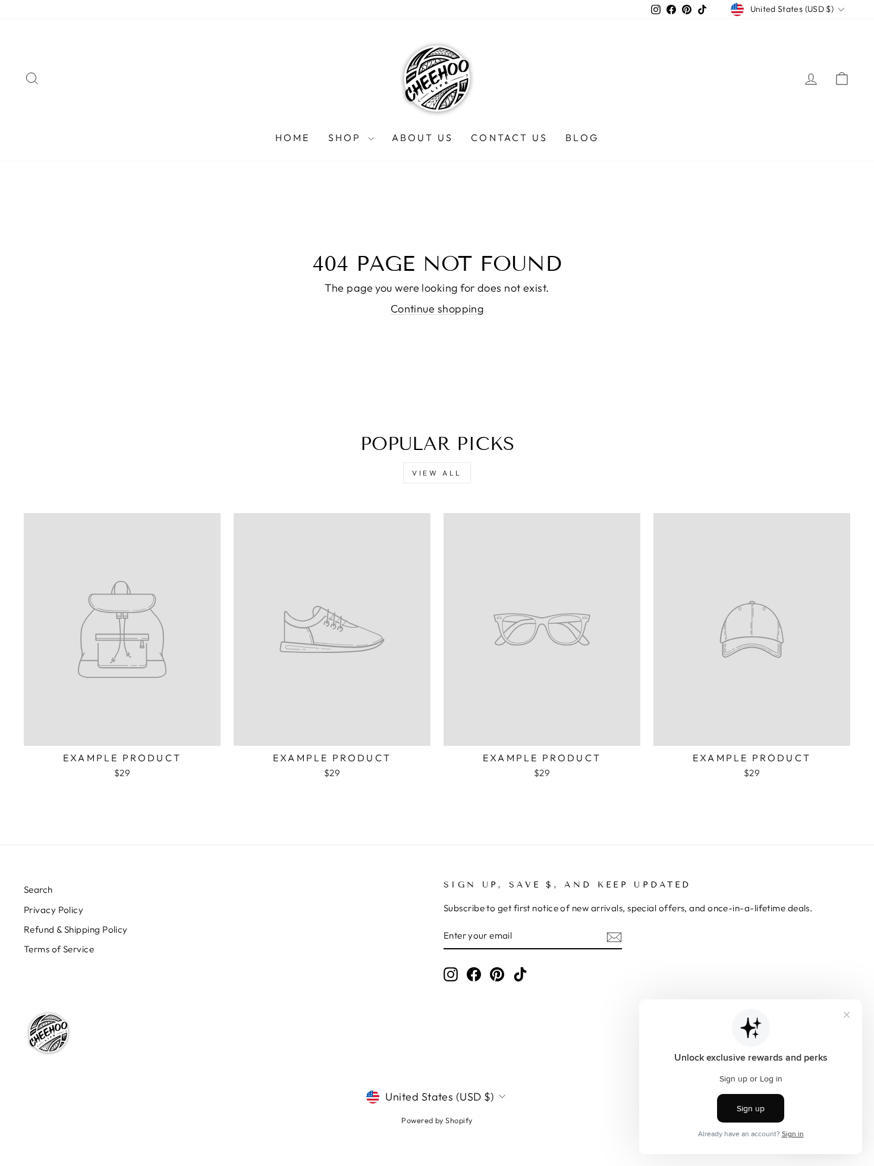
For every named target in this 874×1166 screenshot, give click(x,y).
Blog (582, 137)
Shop (346, 137)
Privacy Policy (53, 909)
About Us (423, 137)
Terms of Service (59, 949)
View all (437, 472)
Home (292, 137)
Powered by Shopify (436, 1120)
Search (38, 889)
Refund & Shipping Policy (76, 929)
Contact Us (509, 137)
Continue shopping (437, 308)
